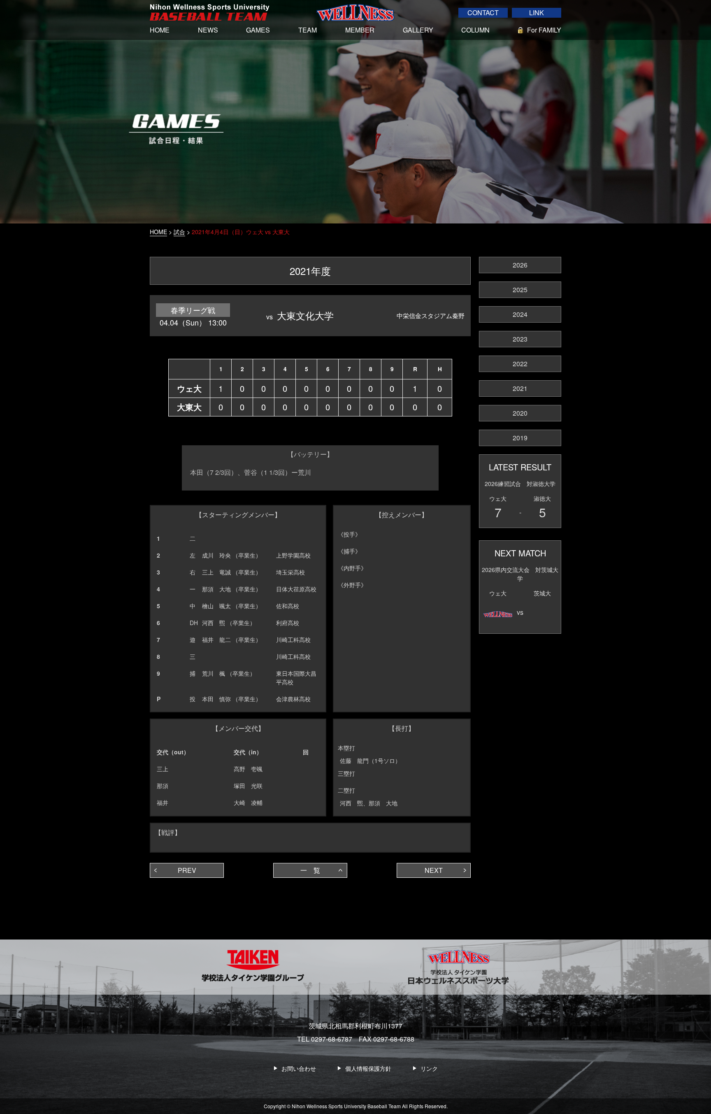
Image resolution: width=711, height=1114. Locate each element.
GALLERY (418, 30)
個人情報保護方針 (368, 1068)
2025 (520, 289)
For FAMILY (544, 30)
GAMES (258, 30)
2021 (520, 388)
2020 (520, 413)
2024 (520, 314)
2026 (520, 265)
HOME (160, 30)
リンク (429, 1068)
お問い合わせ (298, 1068)
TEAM (307, 30)
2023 (520, 339)
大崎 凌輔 (248, 802)
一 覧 (310, 870)
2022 (520, 363)
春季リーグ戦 (193, 310)
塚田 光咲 (248, 785)
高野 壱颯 (248, 769)
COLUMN (475, 30)
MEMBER (359, 30)
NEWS (208, 30)
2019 (520, 437)
